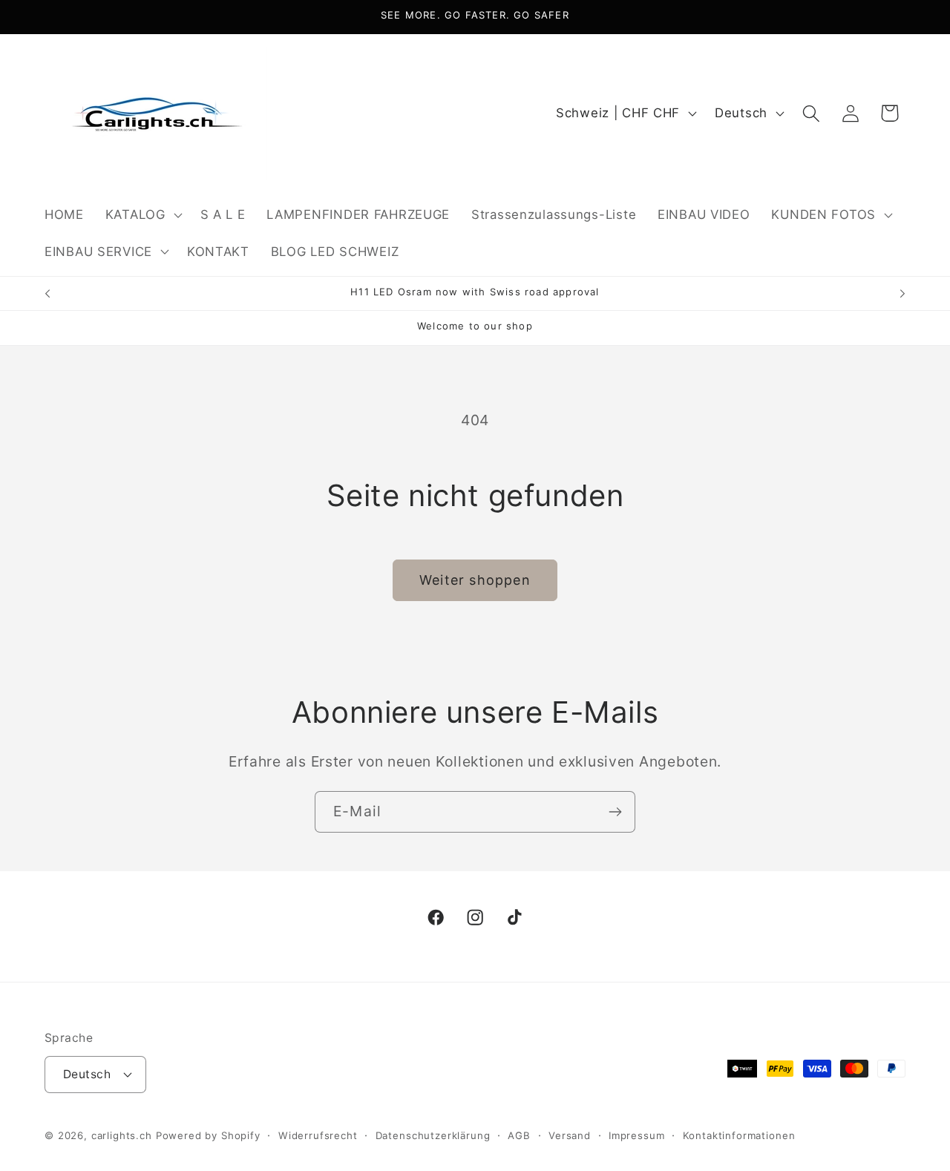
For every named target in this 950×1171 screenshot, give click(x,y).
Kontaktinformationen (739, 1135)
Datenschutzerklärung (433, 1135)
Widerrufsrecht (318, 1135)
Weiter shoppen (475, 580)
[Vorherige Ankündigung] (47, 294)
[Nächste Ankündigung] (902, 294)
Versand (569, 1135)
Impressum (637, 1135)
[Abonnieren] (615, 812)
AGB (519, 1135)
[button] (141, 214)
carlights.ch (121, 1135)
